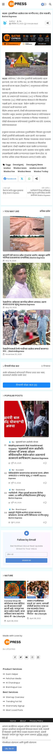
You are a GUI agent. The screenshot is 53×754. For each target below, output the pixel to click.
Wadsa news (20, 168)
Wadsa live (9, 171)
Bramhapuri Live (14, 687)
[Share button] (36, 179)
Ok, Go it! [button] (9, 748)
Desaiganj (18, 164)
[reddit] (38, 657)
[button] (50, 4)
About (23, 721)
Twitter (22, 179)
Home (13, 721)
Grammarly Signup (15, 705)
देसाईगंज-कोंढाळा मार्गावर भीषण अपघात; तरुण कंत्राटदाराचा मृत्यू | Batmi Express (24, 303)
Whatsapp (29, 179)
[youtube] (26, 657)
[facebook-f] (15, 657)
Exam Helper (12, 674)
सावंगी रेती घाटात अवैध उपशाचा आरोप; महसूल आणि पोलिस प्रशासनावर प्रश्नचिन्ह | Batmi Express (26, 256)
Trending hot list (14, 701)
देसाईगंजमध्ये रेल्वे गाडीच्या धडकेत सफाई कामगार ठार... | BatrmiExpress (25, 350)
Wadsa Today (41, 171)
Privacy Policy (36, 721)
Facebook (11, 178)
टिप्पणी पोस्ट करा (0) (26, 385)
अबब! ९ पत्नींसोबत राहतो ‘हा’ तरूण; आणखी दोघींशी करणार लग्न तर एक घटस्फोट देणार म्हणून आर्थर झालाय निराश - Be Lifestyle (38, 607)
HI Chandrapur (13, 682)
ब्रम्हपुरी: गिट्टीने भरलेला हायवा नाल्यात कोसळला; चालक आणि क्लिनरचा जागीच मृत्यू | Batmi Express (28, 515)
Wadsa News (24, 171)
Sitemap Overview (15, 697)
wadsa (7, 168)
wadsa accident (37, 168)
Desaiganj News (34, 164)
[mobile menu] (3, 4)
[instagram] (32, 657)
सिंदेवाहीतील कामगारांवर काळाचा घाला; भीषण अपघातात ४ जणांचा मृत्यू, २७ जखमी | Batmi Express (28, 476)
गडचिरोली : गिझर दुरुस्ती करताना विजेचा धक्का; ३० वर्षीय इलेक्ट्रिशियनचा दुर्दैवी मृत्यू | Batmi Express (27, 495)
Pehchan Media (13, 678)
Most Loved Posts (14, 710)
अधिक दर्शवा (45, 211)
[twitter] (21, 657)
